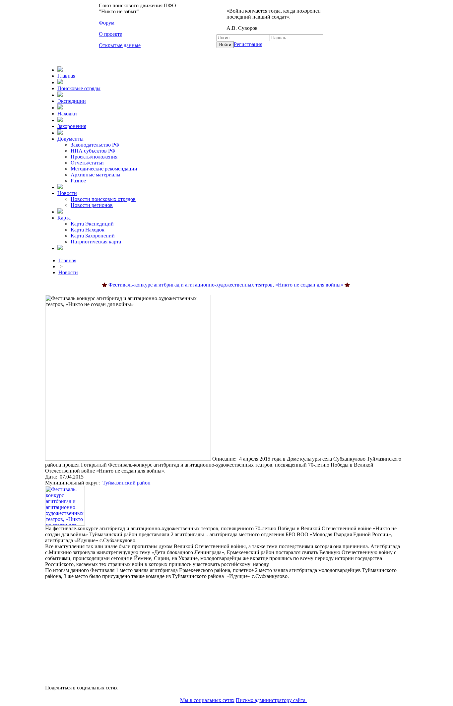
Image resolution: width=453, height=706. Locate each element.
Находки (67, 113)
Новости (67, 193)
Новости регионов (92, 205)
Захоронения (71, 126)
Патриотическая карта (96, 241)
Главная (66, 76)
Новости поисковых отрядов (103, 199)
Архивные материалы (95, 174)
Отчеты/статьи (87, 162)
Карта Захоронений (93, 235)
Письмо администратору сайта (271, 700)
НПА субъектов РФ (93, 151)
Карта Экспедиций (92, 223)
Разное (78, 180)
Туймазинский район (126, 482)
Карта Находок (87, 229)
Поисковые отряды (78, 88)
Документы (70, 139)
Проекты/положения (94, 157)
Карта (64, 218)
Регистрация (248, 44)
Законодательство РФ (95, 145)
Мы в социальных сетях (207, 700)
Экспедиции (71, 101)
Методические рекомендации (104, 168)
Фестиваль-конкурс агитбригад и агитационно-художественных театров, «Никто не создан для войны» (225, 285)
